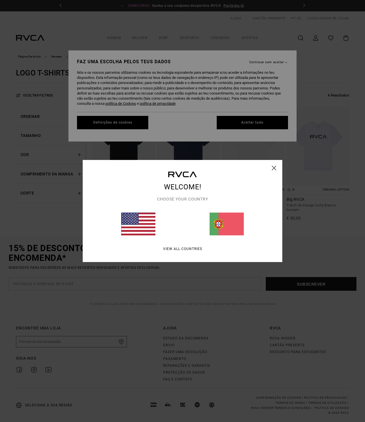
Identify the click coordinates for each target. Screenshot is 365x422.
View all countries (182, 249)
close (274, 168)
